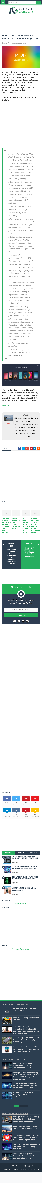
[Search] (38, 2)
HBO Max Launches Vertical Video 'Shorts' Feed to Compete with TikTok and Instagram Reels (26, 1137)
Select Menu (3, 2)
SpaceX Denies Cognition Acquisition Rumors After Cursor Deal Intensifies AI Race (25, 1065)
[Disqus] (21, 702)
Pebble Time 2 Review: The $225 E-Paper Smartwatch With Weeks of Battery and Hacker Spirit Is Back (24, 888)
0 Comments (22, 43)
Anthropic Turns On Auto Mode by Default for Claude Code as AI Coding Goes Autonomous (26, 1119)
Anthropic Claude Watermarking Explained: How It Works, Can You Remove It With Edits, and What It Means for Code (26, 1076)
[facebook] (9, 1166)
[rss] (32, 1166)
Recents (8, 853)
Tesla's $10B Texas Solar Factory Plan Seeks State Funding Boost (25, 1127)
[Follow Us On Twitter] (18, 621)
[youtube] (29, 1166)
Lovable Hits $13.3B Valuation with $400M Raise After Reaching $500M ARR (26, 1146)
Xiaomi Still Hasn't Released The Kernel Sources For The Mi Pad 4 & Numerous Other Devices (26, 1049)
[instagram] (21, 1166)
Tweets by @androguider (21, 949)
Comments (33, 853)
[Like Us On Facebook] (14, 621)
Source (5, 405)
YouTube (21, 853)
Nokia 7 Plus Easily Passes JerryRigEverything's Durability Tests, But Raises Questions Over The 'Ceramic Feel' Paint (26, 1030)
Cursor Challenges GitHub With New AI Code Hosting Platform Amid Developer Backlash (25, 1085)
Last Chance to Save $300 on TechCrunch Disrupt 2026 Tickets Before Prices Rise (24, 867)
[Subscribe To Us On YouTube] (27, 621)
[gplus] (17, 1166)
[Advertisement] (21, 125)
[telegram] (25, 1166)
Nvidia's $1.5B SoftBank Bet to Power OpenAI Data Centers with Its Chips (25, 1095)
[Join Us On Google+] (23, 621)
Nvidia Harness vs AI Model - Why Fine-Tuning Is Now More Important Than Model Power (25, 877)
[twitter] (13, 1166)
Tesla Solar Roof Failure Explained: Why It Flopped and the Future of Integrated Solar (25, 857)
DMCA (17, 1106)
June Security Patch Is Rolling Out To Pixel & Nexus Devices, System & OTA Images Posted (26, 1040)
